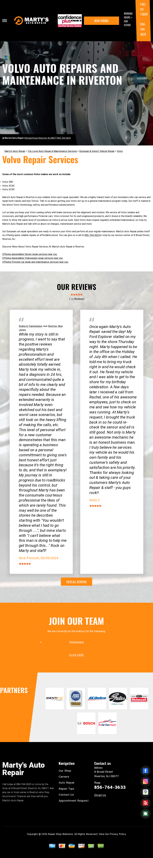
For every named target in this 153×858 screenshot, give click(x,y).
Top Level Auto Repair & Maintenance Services (52, 151)
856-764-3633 (143, 29)
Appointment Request (73, 800)
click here (76, 655)
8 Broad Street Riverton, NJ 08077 (40, 138)
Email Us (100, 795)
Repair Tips (66, 788)
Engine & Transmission (30, 326)
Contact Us (66, 794)
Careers (64, 776)
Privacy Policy (118, 834)
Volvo (120, 151)
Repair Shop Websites (60, 834)
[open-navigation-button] (4, 20)
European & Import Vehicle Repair (96, 151)
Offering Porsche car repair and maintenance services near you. (35, 262)
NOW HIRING (101, 20)
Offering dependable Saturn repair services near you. (29, 254)
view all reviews (76, 581)
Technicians (76, 642)
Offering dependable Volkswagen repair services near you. (32, 258)
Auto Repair (67, 782)
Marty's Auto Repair (14, 151)
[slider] (76, 294)
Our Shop (65, 770)
